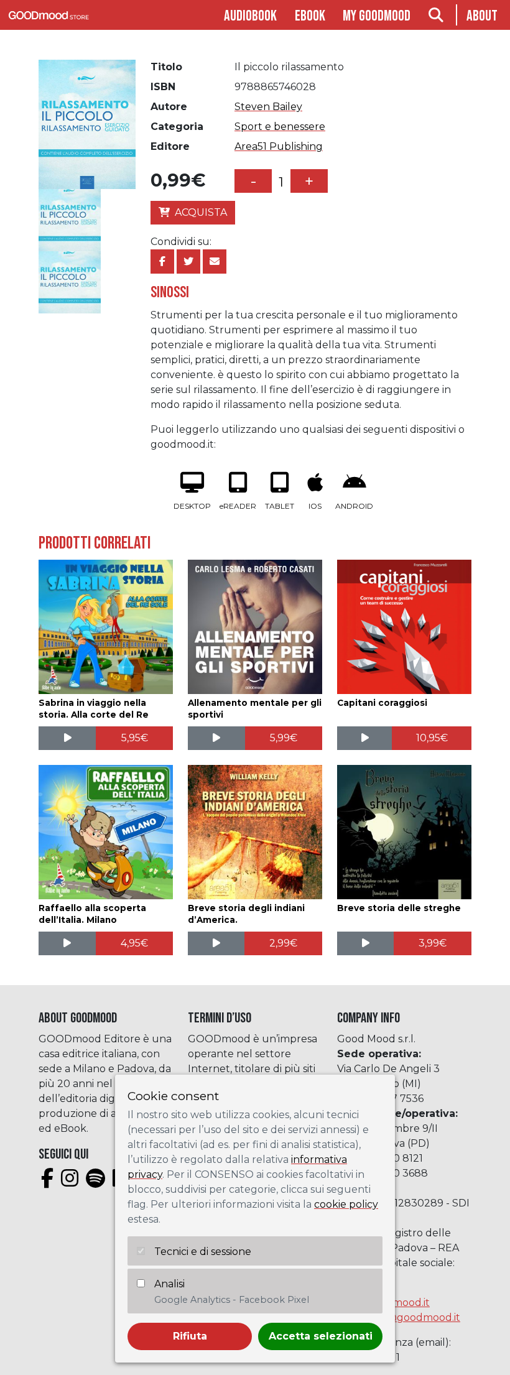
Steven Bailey (268, 107)
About (482, 16)
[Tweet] (188, 261)
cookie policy (346, 1204)
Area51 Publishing (278, 146)
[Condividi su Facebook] (162, 261)
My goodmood (376, 16)
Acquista (201, 212)
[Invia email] (214, 261)
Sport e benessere (279, 126)
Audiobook (250, 16)
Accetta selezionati (321, 1336)
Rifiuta (190, 1336)
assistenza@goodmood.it (398, 1317)
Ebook (310, 16)
